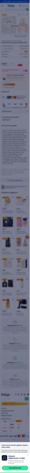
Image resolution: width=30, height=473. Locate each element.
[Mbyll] (27, 455)
